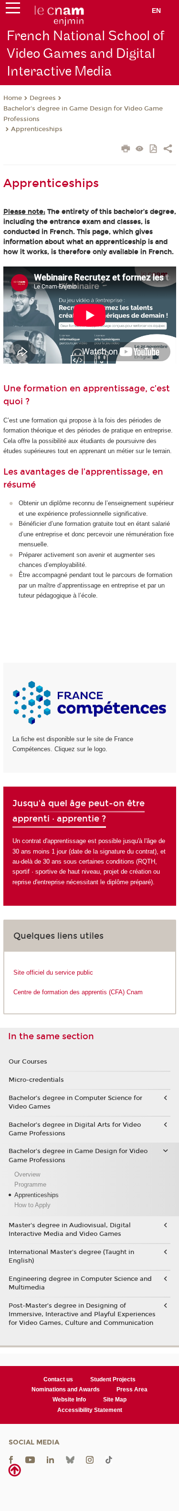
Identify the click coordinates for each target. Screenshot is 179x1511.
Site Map (114, 1399)
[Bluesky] (70, 1459)
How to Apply (32, 1205)
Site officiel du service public (53, 972)
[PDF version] (154, 149)
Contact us (58, 1379)
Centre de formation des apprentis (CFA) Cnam (78, 992)
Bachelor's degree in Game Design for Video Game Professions (83, 113)
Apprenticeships (37, 129)
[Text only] (140, 149)
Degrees (43, 98)
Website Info (69, 1399)
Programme (30, 1184)
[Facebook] (11, 1459)
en (156, 10)
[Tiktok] (108, 1459)
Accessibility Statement (89, 1410)
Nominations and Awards (66, 1389)
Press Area (131, 1389)
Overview (27, 1174)
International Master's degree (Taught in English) (71, 1256)
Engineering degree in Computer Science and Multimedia (80, 1283)
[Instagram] (89, 1459)
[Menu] (13, 10)
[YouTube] (30, 1459)
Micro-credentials (36, 1080)
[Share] (168, 150)
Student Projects (113, 1379)
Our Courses (28, 1062)
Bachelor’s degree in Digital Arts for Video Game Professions (75, 1129)
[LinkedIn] (50, 1459)
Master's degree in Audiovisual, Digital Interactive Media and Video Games (70, 1230)
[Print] (126, 150)
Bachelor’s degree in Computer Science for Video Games (75, 1102)
